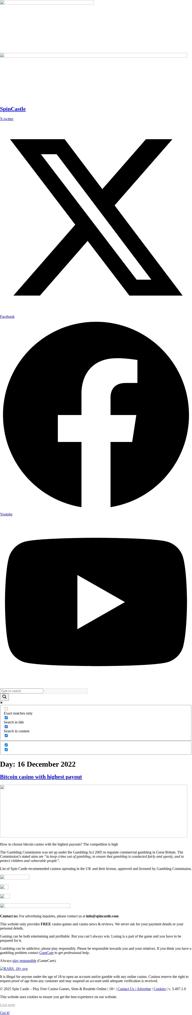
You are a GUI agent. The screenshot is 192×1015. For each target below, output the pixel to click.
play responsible (24, 961)
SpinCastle (13, 109)
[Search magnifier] (4, 697)
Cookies (160, 989)
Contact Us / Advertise (134, 989)
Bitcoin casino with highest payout (41, 777)
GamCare (46, 953)
